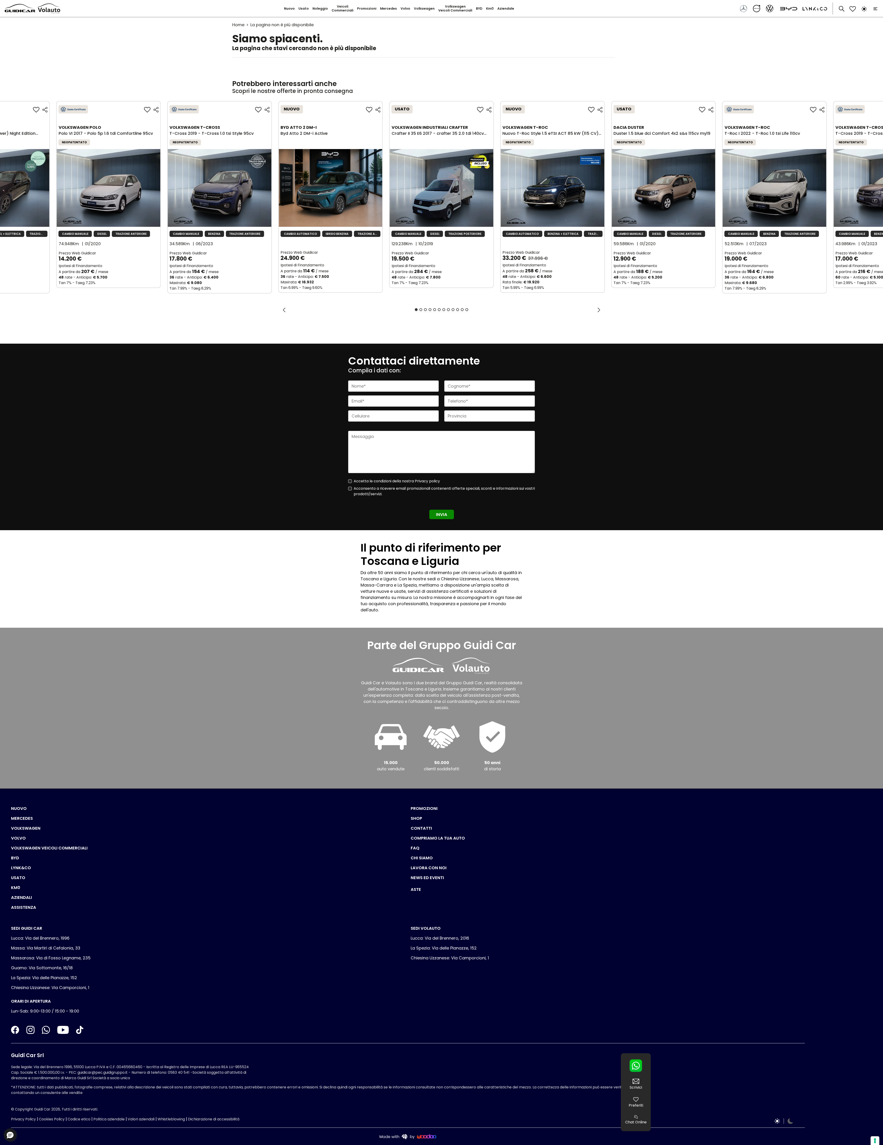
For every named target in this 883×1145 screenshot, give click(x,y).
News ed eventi (427, 877)
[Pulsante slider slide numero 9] (453, 309)
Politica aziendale (109, 1119)
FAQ (415, 848)
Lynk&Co (21, 868)
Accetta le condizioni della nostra (397, 481)
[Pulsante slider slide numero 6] (439, 309)
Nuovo (289, 8)
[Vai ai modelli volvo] (757, 8)
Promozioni (366, 8)
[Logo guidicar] (21, 8)
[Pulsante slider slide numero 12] (466, 309)
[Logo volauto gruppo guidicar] (50, 8)
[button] (10, 1134)
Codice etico (79, 1119)
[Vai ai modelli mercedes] (744, 8)
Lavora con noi (429, 868)
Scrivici (636, 1087)
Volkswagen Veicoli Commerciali (455, 8)
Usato (303, 8)
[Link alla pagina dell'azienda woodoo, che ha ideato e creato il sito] (408, 1136)
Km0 (490, 8)
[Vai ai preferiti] (852, 8)
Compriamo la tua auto (438, 838)
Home (238, 25)
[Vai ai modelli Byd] (787, 8)
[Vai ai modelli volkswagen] (770, 8)
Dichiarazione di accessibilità (213, 1119)
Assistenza (23, 907)
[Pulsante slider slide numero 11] (462, 309)
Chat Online (636, 1122)
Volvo (405, 8)
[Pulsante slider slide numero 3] (425, 309)
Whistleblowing (171, 1119)
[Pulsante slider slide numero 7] (443, 309)
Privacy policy (427, 481)
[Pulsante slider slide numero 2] (420, 309)
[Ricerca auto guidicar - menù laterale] (841, 8)
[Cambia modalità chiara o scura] (864, 8)
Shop (416, 818)
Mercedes (388, 8)
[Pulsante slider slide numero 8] (448, 309)
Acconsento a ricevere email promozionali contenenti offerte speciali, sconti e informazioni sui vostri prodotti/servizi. (444, 491)
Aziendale (505, 8)
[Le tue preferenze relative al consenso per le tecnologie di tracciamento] (875, 1140)
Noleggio (320, 8)
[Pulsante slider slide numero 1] (416, 309)
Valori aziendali (141, 1119)
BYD (479, 8)
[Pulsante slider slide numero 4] (430, 309)
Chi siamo (422, 858)
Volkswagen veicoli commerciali (49, 848)
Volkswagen (424, 8)
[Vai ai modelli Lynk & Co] (812, 8)
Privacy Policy (23, 1119)
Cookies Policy (52, 1119)
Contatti (421, 828)
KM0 (15, 887)
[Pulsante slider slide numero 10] (457, 309)
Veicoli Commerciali (342, 8)
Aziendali (21, 897)
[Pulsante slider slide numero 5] (434, 309)
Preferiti (636, 1105)
